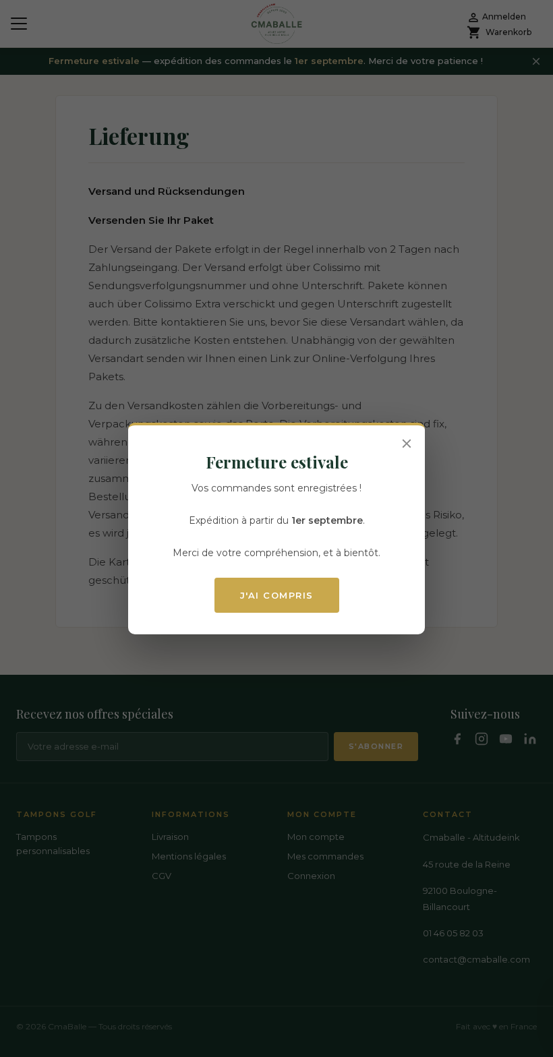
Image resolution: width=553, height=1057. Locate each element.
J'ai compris (277, 595)
